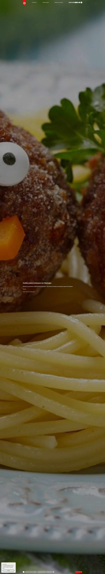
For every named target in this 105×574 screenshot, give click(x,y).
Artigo (25, 289)
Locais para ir (34, 2)
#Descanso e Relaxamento (30, 291)
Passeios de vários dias (59, 2)
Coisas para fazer (46, 2)
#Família (24, 291)
